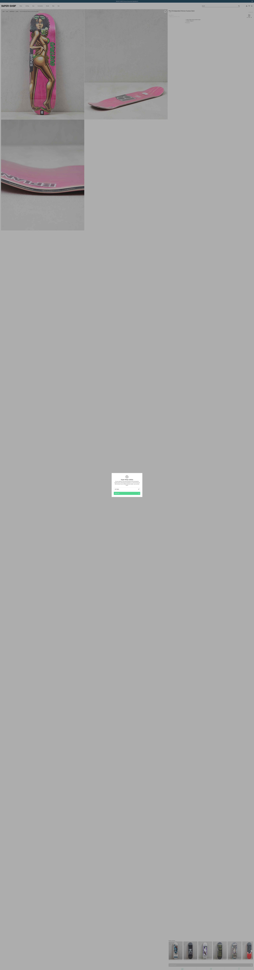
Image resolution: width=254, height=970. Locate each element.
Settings (117, 489)
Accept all (117, 493)
